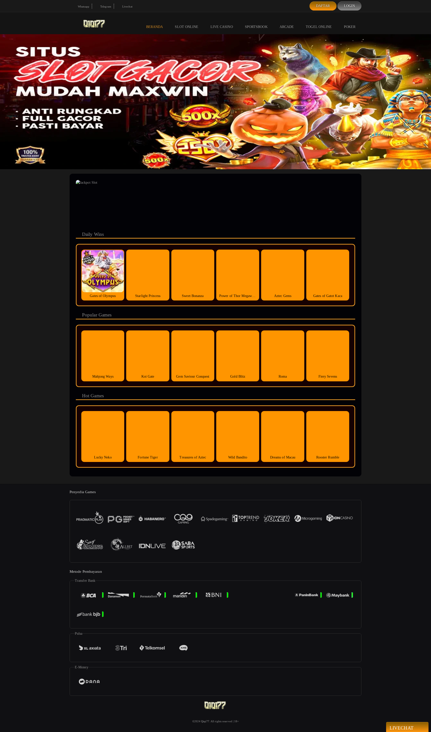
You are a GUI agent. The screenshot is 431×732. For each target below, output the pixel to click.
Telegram (105, 6)
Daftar (323, 6)
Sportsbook (256, 27)
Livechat (126, 6)
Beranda (154, 27)
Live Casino (222, 27)
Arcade (287, 27)
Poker (350, 27)
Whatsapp (83, 6)
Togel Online (319, 27)
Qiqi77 (205, 721)
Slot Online (186, 27)
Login (349, 6)
